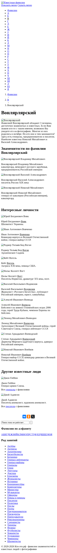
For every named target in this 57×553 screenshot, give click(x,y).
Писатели (12, 500)
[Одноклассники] (28, 416)
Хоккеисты (13, 533)
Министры (13, 489)
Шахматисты (14, 541)
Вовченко (25, 234)
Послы (10, 506)
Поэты (10, 508)
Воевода (26, 305)
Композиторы (14, 487)
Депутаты (12, 470)
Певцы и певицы (16, 497)
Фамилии (12, 10)
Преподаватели (15, 517)
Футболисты (13, 530)
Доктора (11, 473)
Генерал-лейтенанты (18, 459)
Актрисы (12, 449)
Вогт (19, 276)
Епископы (12, 476)
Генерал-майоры (15, 462)
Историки (12, 481)
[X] (33, 416)
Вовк (23, 221)
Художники (13, 536)
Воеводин (29, 323)
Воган (25, 250)
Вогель (10, 263)
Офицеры (12, 495)
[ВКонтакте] (24, 416)
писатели (10, 406)
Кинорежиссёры (15, 484)
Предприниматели (17, 511)
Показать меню (9, 5)
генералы (10, 389)
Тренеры (11, 525)
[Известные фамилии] (13, 2)
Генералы (12, 465)
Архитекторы (14, 451)
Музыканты (13, 492)
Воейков (26, 354)
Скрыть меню (25, 5)
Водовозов (29, 289)
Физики (11, 527)
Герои (10, 468)
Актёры (11, 446)
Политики (12, 503)
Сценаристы (13, 522)
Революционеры (15, 519)
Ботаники (12, 457)
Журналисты (14, 478)
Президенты (13, 514)
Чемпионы (12, 538)
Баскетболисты (15, 454)
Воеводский (28, 339)
